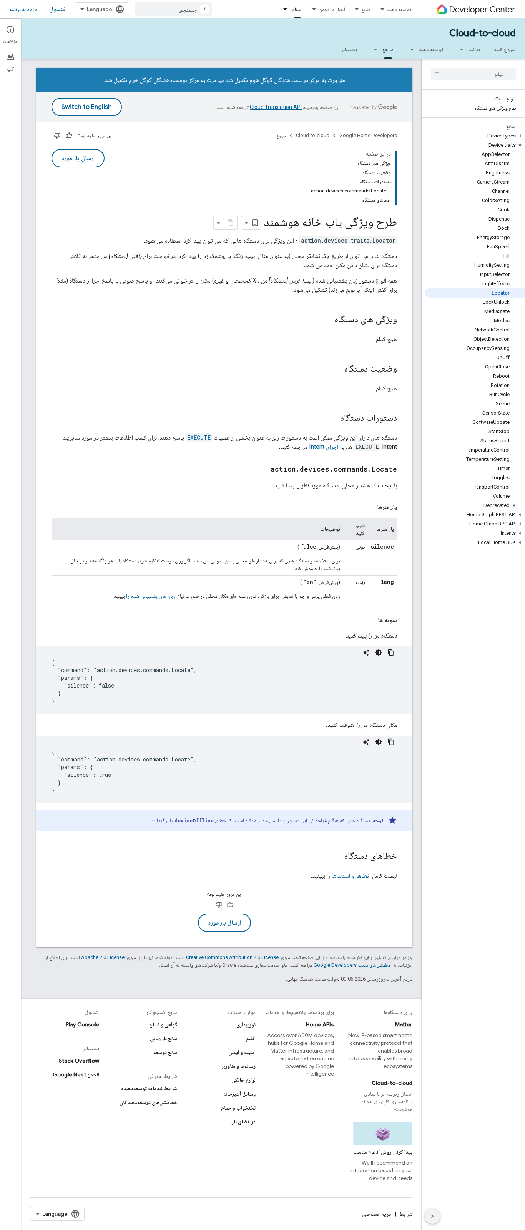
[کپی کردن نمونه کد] (391, 652)
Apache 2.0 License (103, 957)
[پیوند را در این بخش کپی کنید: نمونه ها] (370, 620)
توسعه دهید (399, 9)
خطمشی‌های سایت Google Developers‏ (353, 965)
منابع (366, 9)
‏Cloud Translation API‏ (276, 107)
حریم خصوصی (377, 1214)
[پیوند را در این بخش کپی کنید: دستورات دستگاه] (332, 418)
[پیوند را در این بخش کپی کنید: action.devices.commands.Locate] (263, 469)
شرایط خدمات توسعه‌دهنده (149, 1088)
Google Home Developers (368, 135)
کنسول (57, 9)
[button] (475, 136)
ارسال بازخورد (78, 158)
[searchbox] (473, 74)
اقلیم (251, 1038)
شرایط (405, 1214)
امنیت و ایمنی (242, 1052)
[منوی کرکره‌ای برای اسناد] (283, 9)
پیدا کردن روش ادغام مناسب (382, 1151)
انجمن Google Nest (76, 1074)
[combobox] (173, 9)
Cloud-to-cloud (482, 33)
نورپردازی (246, 1024)
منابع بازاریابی (164, 1038)
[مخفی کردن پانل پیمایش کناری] (432, 1216)
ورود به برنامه (23, 9)
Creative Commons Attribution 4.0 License (232, 957)
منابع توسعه (165, 1052)
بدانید (474, 49)
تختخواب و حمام (238, 1107)
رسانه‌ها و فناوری (239, 1066)
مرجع (388, 49)
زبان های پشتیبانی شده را (150, 596)
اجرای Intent (323, 446)
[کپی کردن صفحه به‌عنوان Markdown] (231, 222)
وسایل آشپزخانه (239, 1093)
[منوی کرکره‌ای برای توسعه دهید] (409, 49)
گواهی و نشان (163, 1024)
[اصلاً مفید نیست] (57, 135)
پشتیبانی (348, 49)
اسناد (297, 9)
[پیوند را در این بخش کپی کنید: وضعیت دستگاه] (336, 369)
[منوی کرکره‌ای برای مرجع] (373, 49)
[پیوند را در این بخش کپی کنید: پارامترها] (369, 507)
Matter (403, 1024)
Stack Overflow (79, 1060)
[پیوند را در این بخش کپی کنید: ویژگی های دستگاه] (326, 320)
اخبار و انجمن (332, 9)
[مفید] (69, 135)
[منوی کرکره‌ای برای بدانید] (459, 49)
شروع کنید (505, 49)
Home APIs (320, 1024)
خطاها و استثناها (351, 875)
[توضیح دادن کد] (366, 652)
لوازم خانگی (243, 1079)
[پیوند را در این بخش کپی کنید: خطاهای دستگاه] (336, 856)
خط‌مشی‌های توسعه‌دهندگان (149, 1102)
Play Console (82, 1024)
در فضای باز (244, 1121)
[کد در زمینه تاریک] (378, 652)
